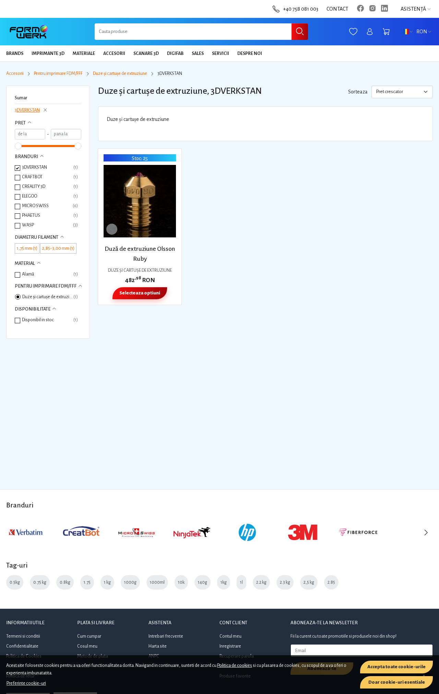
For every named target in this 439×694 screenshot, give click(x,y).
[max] (66, 134)
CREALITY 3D (33, 186)
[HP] (247, 545)
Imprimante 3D (48, 53)
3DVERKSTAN (27, 110)
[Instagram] (374, 9)
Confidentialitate (22, 646)
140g (202, 582)
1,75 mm (25, 248)
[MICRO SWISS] (136, 545)
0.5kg (15, 582)
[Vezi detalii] (112, 229)
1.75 (87, 582)
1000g (130, 582)
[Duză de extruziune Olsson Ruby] (140, 201)
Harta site (158, 646)
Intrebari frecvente (166, 636)
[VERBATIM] (25, 545)
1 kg (107, 582)
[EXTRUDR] (413, 545)
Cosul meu (87, 646)
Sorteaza (358, 91)
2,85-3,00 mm (56, 248)
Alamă (28, 274)
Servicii (220, 53)
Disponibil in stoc (38, 319)
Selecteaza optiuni (139, 292)
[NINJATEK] (192, 545)
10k (181, 582)
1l (241, 582)
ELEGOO (29, 196)
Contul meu (230, 636)
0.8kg (65, 582)
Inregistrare (230, 646)
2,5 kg (309, 582)
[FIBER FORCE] (358, 545)
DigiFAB (175, 53)
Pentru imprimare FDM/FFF (58, 73)
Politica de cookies (234, 665)
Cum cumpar (89, 636)
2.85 (331, 582)
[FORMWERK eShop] (28, 31)
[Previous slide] (13, 532)
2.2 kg (261, 582)
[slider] (18, 146)
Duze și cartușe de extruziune (120, 73)
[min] (30, 134)
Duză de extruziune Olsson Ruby (140, 254)
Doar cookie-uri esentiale (396, 682)
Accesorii (114, 53)
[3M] (302, 545)
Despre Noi (249, 53)
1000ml (157, 582)
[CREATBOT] (81, 545)
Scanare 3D (146, 53)
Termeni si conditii (23, 636)
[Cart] (386, 32)
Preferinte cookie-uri (26, 683)
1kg (224, 582)
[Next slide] (426, 532)
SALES (198, 53)
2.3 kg (285, 582)
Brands (14, 53)
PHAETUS (31, 215)
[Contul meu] (370, 32)
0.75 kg (39, 582)
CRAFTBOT (32, 176)
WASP (28, 224)
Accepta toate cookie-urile (396, 666)
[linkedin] (386, 9)
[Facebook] (362, 9)
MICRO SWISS (35, 205)
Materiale (84, 53)
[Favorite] (353, 32)
